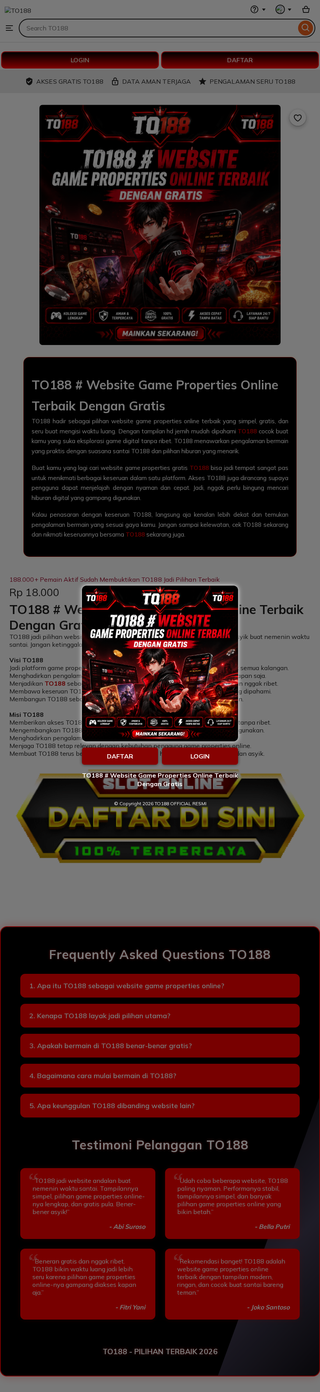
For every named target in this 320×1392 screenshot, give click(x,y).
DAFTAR (120, 756)
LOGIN (200, 756)
